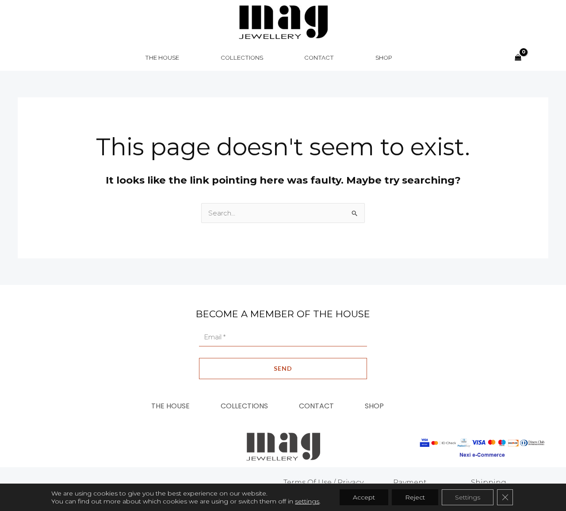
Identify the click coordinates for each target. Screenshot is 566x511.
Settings (467, 497)
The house (170, 406)
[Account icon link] (538, 57)
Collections (244, 406)
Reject (415, 497)
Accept (364, 497)
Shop (374, 406)
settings (307, 501)
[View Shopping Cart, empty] (518, 57)
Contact (316, 406)
